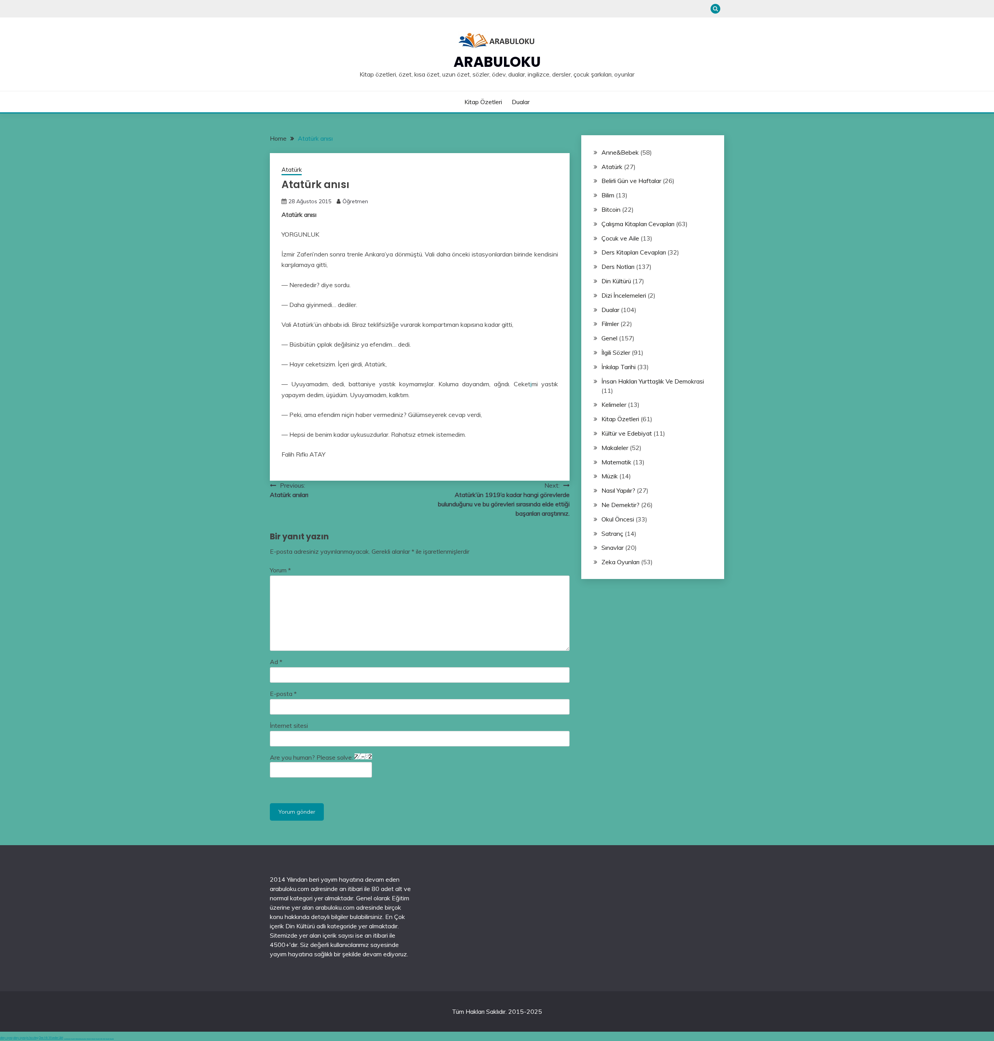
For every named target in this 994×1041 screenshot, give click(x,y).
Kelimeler (613, 404)
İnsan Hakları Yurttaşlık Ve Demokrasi (652, 381)
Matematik (616, 462)
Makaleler (614, 448)
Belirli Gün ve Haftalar (631, 181)
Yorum (280, 570)
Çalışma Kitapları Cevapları (637, 224)
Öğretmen (355, 201)
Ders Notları (617, 266)
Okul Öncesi (617, 519)
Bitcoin (610, 209)
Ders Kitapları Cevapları (633, 252)
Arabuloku (497, 62)
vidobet (101, 1038)
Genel (609, 338)
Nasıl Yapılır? (618, 490)
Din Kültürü (616, 281)
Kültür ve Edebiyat (626, 433)
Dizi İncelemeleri (623, 295)
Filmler (610, 324)
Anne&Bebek (620, 152)
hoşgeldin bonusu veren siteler (80, 1038)
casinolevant (89, 1038)
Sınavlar (612, 547)
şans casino (98, 1038)
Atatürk (292, 169)
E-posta (283, 693)
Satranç (612, 533)
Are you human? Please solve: (312, 757)
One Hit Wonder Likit (51, 1037)
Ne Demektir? (620, 505)
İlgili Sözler (615, 352)
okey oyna (6, 1037)
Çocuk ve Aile (620, 238)
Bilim (607, 195)
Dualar (521, 102)
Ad (276, 662)
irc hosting (32, 1037)
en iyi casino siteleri (67, 1038)
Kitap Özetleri (483, 102)
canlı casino (73, 1038)
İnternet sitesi (289, 725)
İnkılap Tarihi (618, 367)
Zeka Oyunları (620, 562)
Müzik (609, 476)
